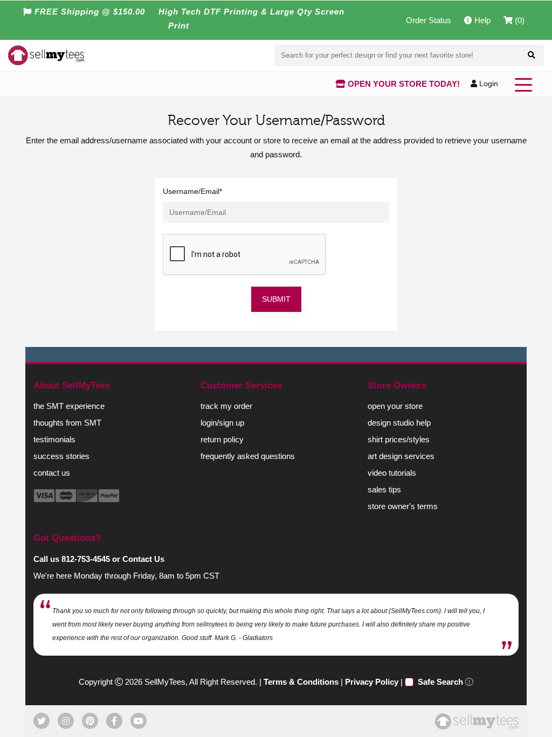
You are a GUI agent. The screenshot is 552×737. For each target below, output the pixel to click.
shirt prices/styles (399, 439)
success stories (61, 456)
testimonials (54, 439)
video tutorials (392, 472)
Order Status (428, 20)
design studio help (399, 422)
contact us (51, 472)
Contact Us (143, 559)
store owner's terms (403, 506)
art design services (401, 456)
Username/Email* (192, 191)
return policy (222, 439)
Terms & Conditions (301, 681)
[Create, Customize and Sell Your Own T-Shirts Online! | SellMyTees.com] (46, 55)
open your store (395, 406)
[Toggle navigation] (525, 84)
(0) (519, 20)
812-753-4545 (85, 559)
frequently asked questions (248, 456)
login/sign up (222, 422)
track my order (226, 406)
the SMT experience (69, 406)
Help (481, 20)
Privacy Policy (371, 681)
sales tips (384, 489)
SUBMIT (276, 299)
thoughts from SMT (67, 422)
